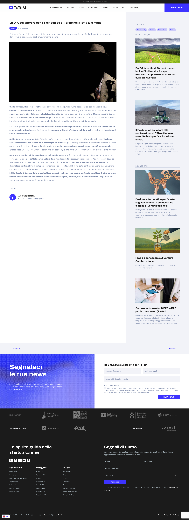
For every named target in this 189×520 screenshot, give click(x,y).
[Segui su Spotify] (28, 460)
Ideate (38, 478)
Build (38, 471)
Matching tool (14, 491)
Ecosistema (57, 8)
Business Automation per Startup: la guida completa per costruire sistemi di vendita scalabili (156, 202)
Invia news (168, 397)
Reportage (39, 495)
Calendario (93, 8)
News (81, 8)
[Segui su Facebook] (20, 460)
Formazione (162, 30)
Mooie (60, 515)
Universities (13, 485)
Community (134, 8)
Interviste (39, 481)
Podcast (39, 491)
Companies (13, 471)
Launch (38, 485)
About (105, 8)
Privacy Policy (143, 392)
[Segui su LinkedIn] (11, 460)
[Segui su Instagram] (15, 460)
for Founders (118, 8)
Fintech (152, 30)
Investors (12, 475)
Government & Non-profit (18, 478)
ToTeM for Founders (70, 491)
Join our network (69, 488)
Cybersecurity (141, 30)
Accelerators (13, 481)
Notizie (13, 28)
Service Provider (15, 488)
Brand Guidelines (69, 495)
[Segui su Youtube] (24, 460)
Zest (45, 515)
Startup (172, 30)
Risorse (70, 8)
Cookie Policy (175, 515)
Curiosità (39, 475)
